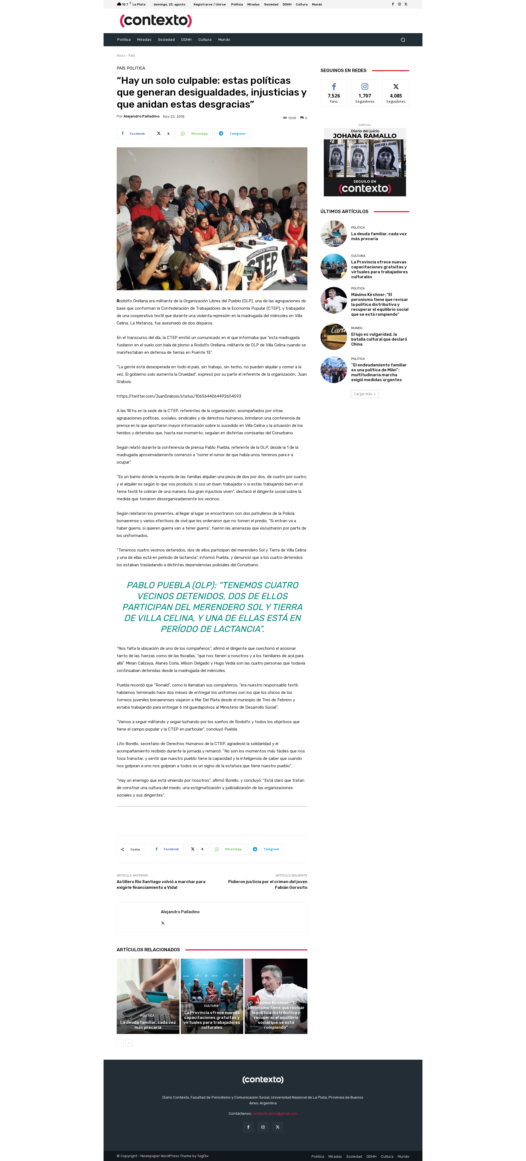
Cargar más (363, 394)
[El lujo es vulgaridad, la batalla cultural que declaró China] (334, 336)
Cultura (211, 1005)
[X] (406, 4)
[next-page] (128, 1043)
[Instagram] (399, 4)
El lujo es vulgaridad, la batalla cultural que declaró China (379, 339)
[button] (402, 39)
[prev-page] (120, 1043)
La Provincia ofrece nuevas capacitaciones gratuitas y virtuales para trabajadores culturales (212, 1020)
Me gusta (334, 84)
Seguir (365, 84)
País (131, 55)
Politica (136, 68)
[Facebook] (393, 4)
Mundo (356, 328)
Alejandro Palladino (141, 116)
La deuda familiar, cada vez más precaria (148, 1025)
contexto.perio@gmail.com (275, 1113)
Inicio (121, 55)
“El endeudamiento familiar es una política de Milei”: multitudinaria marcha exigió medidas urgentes (379, 372)
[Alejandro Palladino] (138, 917)
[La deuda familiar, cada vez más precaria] (148, 996)
